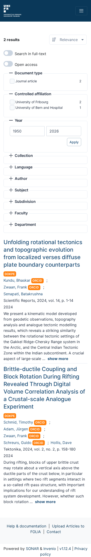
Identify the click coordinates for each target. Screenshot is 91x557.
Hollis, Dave (61, 442)
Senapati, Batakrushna (23, 294)
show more (58, 358)
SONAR (32, 548)
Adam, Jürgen (16, 429)
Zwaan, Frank (15, 287)
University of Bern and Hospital (39, 108)
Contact (54, 531)
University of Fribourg (31, 102)
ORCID (37, 280)
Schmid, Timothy (18, 422)
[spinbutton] (27, 131)
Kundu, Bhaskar (17, 280)
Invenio (49, 548)
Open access (26, 64)
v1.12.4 (65, 548)
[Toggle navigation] (81, 10)
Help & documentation (26, 526)
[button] (25, 73)
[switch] (8, 53)
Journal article (26, 81)
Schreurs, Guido (18, 442)
